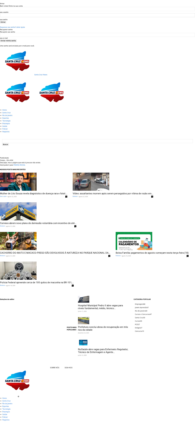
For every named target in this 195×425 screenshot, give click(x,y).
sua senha (3, 19)
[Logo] (17, 106)
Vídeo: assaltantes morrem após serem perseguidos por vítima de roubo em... (113, 193)
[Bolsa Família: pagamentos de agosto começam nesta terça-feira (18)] (152, 241)
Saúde (4, 126)
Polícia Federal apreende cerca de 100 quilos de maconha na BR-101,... (37, 282)
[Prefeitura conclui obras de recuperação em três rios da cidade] (103, 320)
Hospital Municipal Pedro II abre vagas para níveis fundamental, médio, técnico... (100, 307)
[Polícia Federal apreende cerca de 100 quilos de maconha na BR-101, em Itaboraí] (37, 271)
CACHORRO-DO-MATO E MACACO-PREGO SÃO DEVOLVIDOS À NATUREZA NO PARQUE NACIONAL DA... (55, 252)
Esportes (5, 118)
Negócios (5, 131)
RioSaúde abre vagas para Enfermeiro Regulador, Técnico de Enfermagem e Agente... (103, 351)
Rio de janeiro (7, 115)
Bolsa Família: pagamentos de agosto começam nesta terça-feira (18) (152, 252)
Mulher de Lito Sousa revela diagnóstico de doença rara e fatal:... (33, 193)
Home (4, 110)
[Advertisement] (50, 153)
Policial (4, 129)
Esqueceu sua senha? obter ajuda (12, 27)
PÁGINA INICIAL (19, 165)
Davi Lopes (3, 196)
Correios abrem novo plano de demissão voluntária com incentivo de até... (38, 223)
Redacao (75, 196)
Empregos (6, 123)
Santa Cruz (6, 113)
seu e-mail (4, 38)
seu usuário (4, 12)
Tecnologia (6, 121)
